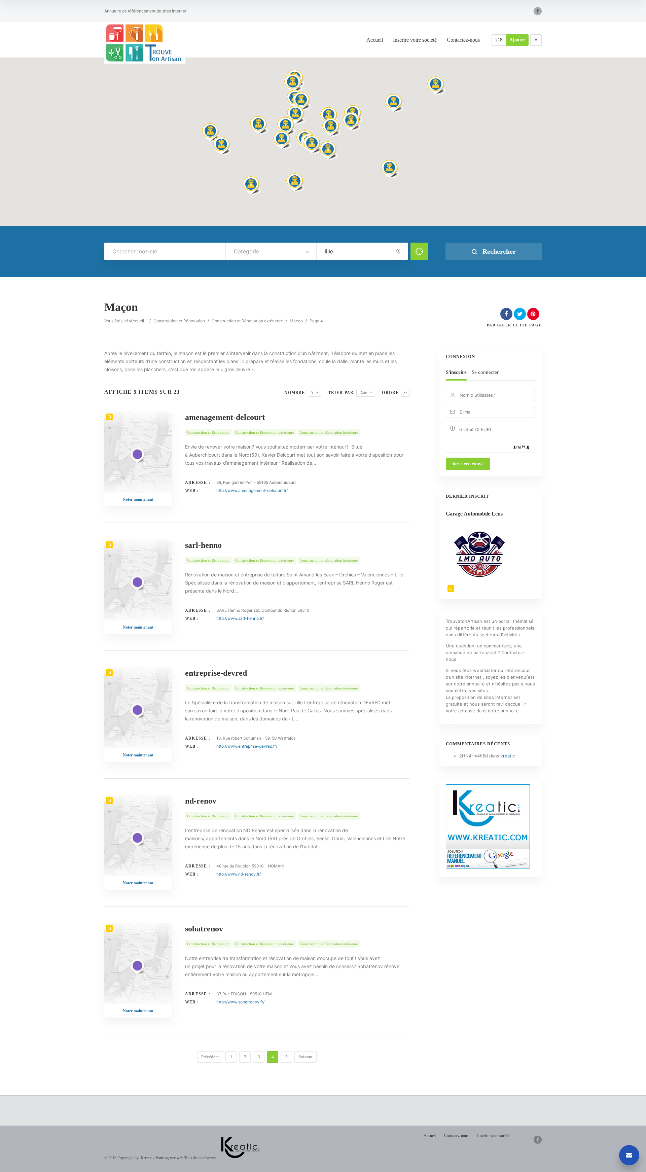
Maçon (296, 320)
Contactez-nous (463, 40)
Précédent (210, 1056)
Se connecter (485, 372)
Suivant (305, 1056)
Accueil (374, 40)
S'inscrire (456, 372)
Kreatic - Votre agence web (162, 1158)
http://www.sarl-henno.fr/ (240, 618)
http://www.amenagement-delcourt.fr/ (252, 490)
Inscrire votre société (415, 40)
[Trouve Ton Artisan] (144, 43)
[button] (536, 40)
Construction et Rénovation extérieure (247, 320)
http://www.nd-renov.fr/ (238, 874)
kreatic (508, 755)
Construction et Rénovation (179, 320)
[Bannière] (488, 866)
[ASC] (405, 393)
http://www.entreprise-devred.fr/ (246, 746)
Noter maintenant (138, 499)
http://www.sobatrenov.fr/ (240, 1001)
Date (363, 392)
